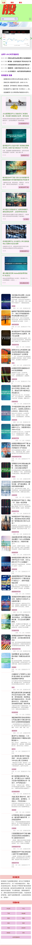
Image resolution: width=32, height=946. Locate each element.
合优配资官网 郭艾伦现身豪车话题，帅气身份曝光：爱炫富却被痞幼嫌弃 (21, 484)
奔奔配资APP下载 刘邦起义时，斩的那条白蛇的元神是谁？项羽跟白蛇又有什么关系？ (21, 519)
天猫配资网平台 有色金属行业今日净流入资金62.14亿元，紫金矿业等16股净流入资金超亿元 (21, 389)
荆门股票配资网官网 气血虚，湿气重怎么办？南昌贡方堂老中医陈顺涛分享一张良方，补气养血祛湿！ (21, 779)
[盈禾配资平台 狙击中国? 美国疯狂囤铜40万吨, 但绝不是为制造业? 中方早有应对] (16, 136)
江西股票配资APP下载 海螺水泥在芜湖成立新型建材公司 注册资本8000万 (21, 835)
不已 (23, 908)
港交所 (13, 687)
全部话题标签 (16, 937)
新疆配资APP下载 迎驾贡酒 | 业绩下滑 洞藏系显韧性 (21, 853)
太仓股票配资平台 (24, 123)
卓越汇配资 (14, 809)
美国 (8, 918)
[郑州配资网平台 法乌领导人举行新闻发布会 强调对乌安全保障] (16, 231)
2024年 (24, 928)
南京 (23, 923)
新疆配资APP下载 (15, 862)
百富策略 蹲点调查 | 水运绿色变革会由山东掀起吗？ (21, 296)
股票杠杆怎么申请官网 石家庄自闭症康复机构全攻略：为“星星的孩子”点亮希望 (21, 352)
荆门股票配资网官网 (15, 791)
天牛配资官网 (14, 419)
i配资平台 (13, 749)
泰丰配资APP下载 (15, 344)
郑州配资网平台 (24, 251)
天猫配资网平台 (15, 401)
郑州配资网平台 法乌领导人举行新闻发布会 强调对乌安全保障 (16, 242)
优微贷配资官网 (15, 552)
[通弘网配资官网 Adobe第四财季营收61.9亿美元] (16, 263)
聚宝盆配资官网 (15, 712)
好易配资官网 (14, 379)
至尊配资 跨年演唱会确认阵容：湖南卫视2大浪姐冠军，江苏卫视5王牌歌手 (21, 465)
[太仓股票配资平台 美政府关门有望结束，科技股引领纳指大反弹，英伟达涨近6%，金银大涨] (16, 104)
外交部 (8, 908)
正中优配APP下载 (15, 630)
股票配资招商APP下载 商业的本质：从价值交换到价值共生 (21, 637)
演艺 (23, 933)
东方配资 (26, 219)
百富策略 (13, 306)
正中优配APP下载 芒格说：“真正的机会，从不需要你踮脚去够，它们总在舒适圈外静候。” (21, 618)
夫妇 (8, 923)
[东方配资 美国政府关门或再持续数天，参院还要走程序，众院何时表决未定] (16, 199)
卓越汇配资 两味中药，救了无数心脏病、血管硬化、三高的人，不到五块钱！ (21, 799)
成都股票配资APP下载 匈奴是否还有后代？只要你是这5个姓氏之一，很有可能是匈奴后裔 (21, 579)
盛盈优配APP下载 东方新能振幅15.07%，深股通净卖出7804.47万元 (21, 427)
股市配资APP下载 (15, 511)
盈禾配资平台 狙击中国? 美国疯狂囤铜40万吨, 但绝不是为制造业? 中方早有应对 (16, 147)
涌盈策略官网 (14, 730)
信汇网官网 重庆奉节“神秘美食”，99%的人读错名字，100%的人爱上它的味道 (21, 758)
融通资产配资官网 (15, 324)
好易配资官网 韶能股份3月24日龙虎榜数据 (21, 369)
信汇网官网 (14, 769)
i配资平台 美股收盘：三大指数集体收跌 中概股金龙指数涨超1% (21, 738)
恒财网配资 (14, 667)
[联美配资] (9, 9)
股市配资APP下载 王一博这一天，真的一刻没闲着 (21, 501)
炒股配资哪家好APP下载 (16, 456)
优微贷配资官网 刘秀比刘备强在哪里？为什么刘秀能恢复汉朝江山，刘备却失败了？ (21, 540)
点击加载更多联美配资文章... (16, 872)
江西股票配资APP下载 (16, 846)
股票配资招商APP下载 (16, 648)
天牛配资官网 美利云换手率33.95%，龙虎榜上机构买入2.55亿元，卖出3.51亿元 (21, 409)
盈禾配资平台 (25, 155)
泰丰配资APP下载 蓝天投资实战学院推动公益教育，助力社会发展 (21, 333)
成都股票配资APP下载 (16, 591)
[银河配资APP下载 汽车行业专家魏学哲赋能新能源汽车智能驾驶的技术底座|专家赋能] (16, 168)
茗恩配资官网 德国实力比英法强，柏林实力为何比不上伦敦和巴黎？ (21, 599)
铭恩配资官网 (14, 610)
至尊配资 (13, 476)
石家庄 (13, 363)
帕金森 (23, 913)
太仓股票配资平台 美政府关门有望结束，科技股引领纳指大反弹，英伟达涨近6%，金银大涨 (16, 115)
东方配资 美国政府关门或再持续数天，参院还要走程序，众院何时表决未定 (16, 210)
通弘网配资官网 (24, 283)
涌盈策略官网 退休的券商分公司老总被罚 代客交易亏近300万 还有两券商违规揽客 (21, 719)
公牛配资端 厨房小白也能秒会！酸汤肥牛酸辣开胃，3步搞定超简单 (21, 817)
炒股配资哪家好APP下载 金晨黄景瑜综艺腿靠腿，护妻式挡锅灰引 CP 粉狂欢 (21, 445)
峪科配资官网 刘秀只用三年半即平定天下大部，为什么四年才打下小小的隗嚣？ (21, 559)
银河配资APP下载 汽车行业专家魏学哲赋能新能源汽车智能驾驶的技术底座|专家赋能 (16, 179)
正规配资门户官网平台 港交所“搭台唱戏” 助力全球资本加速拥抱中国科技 (21, 676)
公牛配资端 (14, 828)
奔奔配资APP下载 (15, 531)
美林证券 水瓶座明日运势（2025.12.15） (16, 82)
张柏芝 (8, 933)
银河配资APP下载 (24, 187)
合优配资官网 (14, 495)
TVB (8, 913)
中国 (8, 928)
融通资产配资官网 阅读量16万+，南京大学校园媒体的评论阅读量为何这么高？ (21, 313)
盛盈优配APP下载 (15, 438)
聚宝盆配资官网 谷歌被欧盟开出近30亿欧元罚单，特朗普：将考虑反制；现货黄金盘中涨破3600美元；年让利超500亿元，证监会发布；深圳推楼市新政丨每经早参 (21, 698)
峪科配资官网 (14, 569)
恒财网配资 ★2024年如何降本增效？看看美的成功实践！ (21, 656)
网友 (23, 918)
